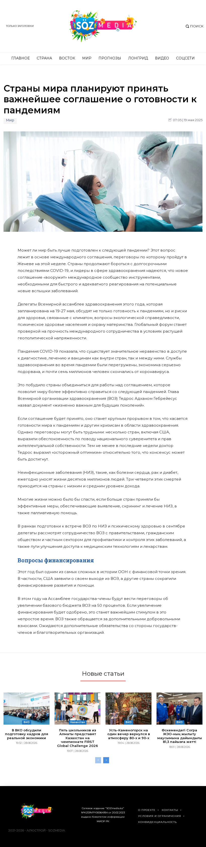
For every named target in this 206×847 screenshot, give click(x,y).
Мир (10, 120)
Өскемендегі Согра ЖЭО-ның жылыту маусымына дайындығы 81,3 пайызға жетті (179, 736)
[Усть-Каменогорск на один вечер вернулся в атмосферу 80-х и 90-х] (128, 708)
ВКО (27, 722)
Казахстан (77, 722)
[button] (193, 26)
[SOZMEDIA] (103, 26)
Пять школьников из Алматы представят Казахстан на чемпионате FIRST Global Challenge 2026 (77, 738)
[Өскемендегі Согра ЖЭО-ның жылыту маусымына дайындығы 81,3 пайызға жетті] (179, 708)
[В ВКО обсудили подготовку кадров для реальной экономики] (26, 708)
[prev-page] (98, 760)
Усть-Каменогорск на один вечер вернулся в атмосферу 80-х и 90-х (128, 734)
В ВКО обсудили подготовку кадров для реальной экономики (26, 734)
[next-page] (106, 760)
